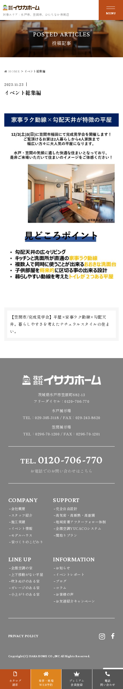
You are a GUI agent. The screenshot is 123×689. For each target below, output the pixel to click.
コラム (61, 587)
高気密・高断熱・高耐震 (75, 515)
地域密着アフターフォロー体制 (81, 521)
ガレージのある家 (25, 587)
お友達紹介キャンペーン (75, 601)
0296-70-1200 (47, 434)
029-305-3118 (47, 417)
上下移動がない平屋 (27, 574)
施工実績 (18, 521)
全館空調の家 (22, 567)
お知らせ (63, 567)
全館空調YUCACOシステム (78, 528)
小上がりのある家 (25, 594)
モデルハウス (22, 535)
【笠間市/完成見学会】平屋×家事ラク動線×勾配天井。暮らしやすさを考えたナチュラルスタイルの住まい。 (60, 324)
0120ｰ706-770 (76, 401)
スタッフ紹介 (22, 515)
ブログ (61, 581)
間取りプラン (66, 535)
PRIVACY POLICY (23, 635)
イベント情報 (22, 528)
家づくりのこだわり (27, 541)
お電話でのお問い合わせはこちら (61, 464)
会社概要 (18, 508)
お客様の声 (65, 594)
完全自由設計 (66, 508)
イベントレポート (70, 574)
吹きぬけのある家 (25, 581)
